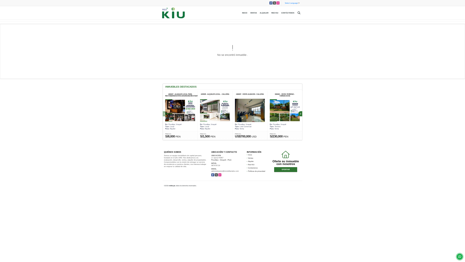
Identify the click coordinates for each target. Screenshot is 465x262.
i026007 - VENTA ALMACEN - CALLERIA (250, 94)
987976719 (215, 165)
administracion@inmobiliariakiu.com (225, 171)
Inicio (244, 13)
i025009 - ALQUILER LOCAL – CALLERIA (215, 94)
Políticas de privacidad (256, 171)
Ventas (253, 13)
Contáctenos (287, 13)
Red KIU (274, 13)
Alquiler (264, 13)
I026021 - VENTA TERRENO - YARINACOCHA (285, 95)
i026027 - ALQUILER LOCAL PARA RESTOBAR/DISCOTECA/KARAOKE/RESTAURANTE (183, 95)
